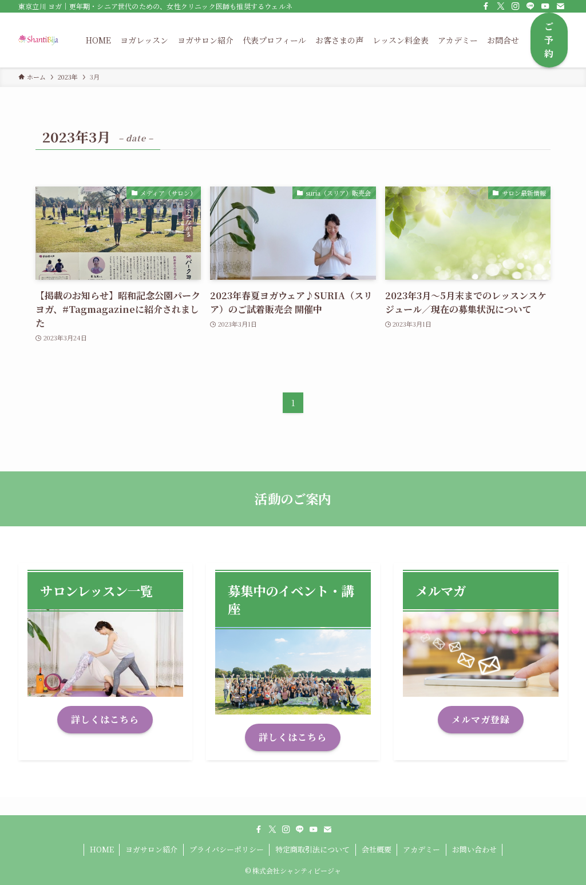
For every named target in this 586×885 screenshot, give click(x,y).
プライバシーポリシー (226, 849)
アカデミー (421, 849)
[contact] (560, 6)
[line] (530, 6)
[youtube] (545, 6)
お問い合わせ (474, 849)
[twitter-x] (500, 6)
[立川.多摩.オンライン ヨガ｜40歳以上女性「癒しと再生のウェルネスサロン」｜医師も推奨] (38, 40)
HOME (102, 849)
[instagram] (515, 6)
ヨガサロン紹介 (151, 849)
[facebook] (485, 6)
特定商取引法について (312, 849)
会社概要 (376, 849)
